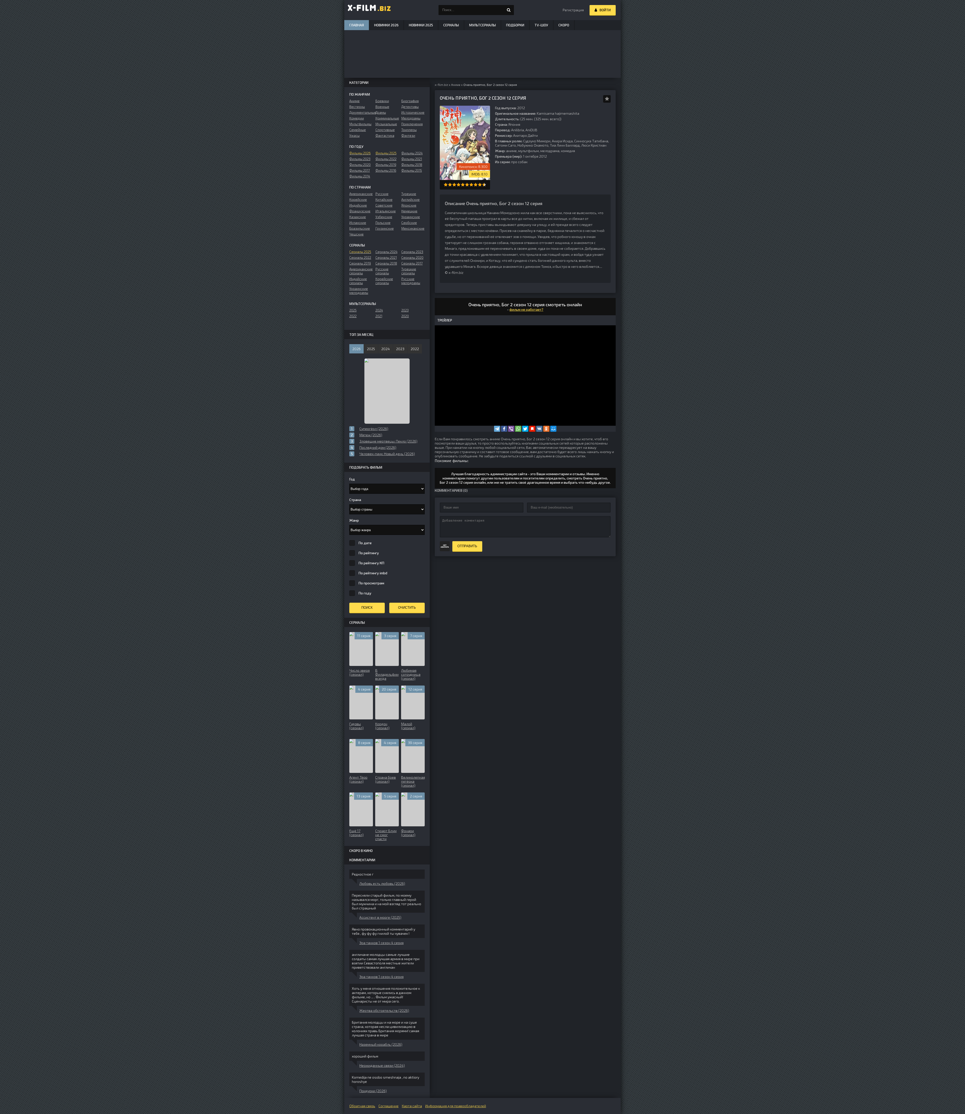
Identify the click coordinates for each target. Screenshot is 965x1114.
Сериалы (451, 25)
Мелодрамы (410, 118)
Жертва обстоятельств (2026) (384, 1010)
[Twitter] (525, 429)
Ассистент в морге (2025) (380, 917)
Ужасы (354, 136)
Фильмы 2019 (385, 165)
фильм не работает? (526, 309)
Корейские (358, 200)
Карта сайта (412, 1106)
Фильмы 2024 (412, 153)
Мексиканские (412, 228)
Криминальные (387, 118)
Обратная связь (362, 1106)
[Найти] (509, 10)
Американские (361, 194)
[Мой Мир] (553, 429)
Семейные (357, 130)
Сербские (409, 223)
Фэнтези (408, 136)
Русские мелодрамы (410, 281)
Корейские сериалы (384, 281)
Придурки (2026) (373, 1091)
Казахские (357, 217)
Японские (408, 205)
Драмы (380, 112)
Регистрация (573, 10)
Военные (382, 107)
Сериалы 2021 (386, 258)
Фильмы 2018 (411, 165)
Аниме (354, 101)
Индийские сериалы (358, 281)
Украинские (410, 217)
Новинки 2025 (421, 25)
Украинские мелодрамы (358, 291)
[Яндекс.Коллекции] (532, 429)
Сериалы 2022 (360, 258)
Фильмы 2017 (359, 170)
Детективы (410, 107)
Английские (410, 200)
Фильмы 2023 (359, 159)
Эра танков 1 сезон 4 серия (381, 943)
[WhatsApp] (518, 429)
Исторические (412, 112)
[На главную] (369, 10)
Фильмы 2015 (411, 170)
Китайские (384, 200)
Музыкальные (386, 124)
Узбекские (383, 217)
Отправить (467, 546)
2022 (353, 316)
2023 (405, 310)
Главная (356, 25)
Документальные (361, 112)
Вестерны (357, 107)
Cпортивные (385, 130)
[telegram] (497, 429)
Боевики (382, 101)
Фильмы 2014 (359, 176)
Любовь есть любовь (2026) (382, 883)
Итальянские (385, 211)
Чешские (356, 234)
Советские (384, 205)
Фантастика (384, 136)
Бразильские (359, 228)
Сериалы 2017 (412, 263)
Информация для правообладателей (455, 1106)
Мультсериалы (482, 25)
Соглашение (388, 1106)
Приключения (412, 124)
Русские (382, 194)
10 (484, 184)
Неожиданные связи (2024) (382, 1065)
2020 (405, 316)
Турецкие (408, 194)
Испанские (357, 223)
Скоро (563, 25)
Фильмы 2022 (386, 159)
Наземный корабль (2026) (380, 1044)
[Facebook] (504, 429)
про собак (519, 162)
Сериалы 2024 (386, 252)
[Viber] (511, 429)
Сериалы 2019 (360, 263)
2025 (353, 310)
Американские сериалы (361, 271)
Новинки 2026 (386, 25)
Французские (359, 211)
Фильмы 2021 (411, 159)
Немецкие (409, 211)
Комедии (356, 118)
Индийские (358, 205)
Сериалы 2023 (412, 252)
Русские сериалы (382, 271)
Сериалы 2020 (412, 258)
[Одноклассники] (546, 429)
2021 (378, 316)
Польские (383, 223)
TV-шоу (541, 25)
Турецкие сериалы (408, 271)
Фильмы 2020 (360, 165)
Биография (410, 101)
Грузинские (384, 228)
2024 (379, 310)
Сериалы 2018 (386, 263)
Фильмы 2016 (385, 170)
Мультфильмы (360, 124)
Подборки (515, 25)
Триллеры (409, 130)
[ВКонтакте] (539, 429)
